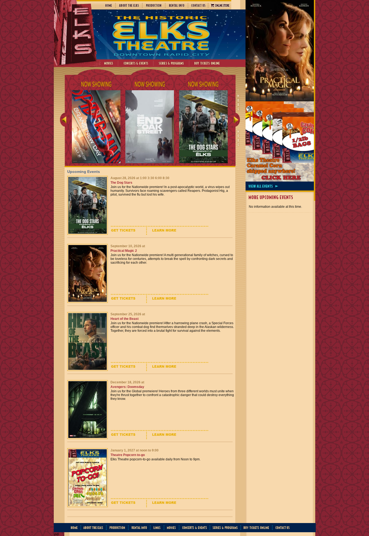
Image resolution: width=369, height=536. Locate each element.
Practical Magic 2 (123, 251)
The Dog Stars (121, 183)
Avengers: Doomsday (127, 387)
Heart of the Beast (124, 319)
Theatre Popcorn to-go (127, 455)
